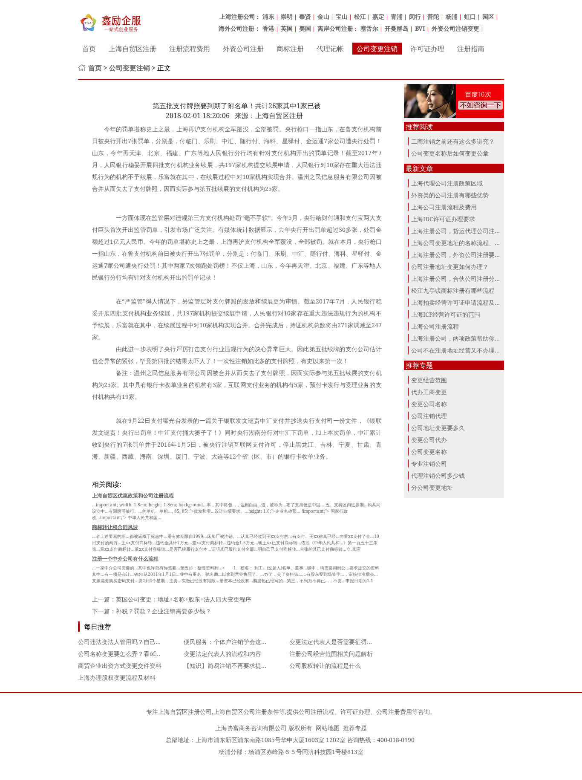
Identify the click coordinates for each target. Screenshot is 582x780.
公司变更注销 (377, 48)
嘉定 (378, 16)
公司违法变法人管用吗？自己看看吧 (125, 642)
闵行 (415, 16)
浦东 (268, 16)
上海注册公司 (237, 16)
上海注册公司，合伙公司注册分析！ (459, 278)
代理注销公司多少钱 (438, 475)
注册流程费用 (189, 48)
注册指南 (470, 48)
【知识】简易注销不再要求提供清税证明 (237, 666)
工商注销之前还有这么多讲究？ (453, 141)
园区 (488, 16)
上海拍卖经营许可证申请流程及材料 (459, 302)
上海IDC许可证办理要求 (443, 219)
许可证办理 (427, 48)
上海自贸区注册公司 (185, 712)
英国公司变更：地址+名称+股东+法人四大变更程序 (183, 599)
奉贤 (305, 16)
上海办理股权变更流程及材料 (117, 677)
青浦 (397, 16)
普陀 (433, 16)
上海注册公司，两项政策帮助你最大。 (462, 338)
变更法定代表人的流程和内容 (222, 654)
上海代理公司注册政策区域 (447, 183)
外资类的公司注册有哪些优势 (450, 195)
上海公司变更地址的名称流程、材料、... (464, 243)
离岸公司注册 (335, 28)
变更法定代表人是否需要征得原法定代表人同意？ (355, 642)
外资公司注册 (243, 48)
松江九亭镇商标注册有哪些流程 (453, 290)
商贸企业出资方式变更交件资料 (119, 666)
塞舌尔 (369, 28)
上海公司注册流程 (435, 326)
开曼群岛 (397, 28)
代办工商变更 (429, 392)
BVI (420, 28)
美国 (305, 28)
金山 (323, 16)
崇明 (287, 16)
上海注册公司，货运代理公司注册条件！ (465, 231)
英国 (287, 28)
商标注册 (290, 48)
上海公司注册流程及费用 (444, 207)
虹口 (470, 16)
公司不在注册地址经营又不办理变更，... (464, 350)
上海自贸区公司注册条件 (246, 712)
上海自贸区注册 (132, 48)
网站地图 (328, 728)
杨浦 (452, 16)
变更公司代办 (429, 440)
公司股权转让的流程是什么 (325, 666)
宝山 (342, 16)
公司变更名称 (429, 452)
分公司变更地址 (432, 487)
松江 (360, 16)
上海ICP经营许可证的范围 (445, 314)
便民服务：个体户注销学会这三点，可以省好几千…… (254, 642)
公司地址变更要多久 (438, 428)
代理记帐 (330, 48)
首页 (89, 48)
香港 (268, 28)
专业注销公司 (429, 463)
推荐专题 (355, 728)
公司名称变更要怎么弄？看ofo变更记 (127, 654)
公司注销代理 (429, 416)
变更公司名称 (429, 404)
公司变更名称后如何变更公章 (450, 153)
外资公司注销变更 (455, 28)
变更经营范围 (429, 380)
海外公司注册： (239, 28)
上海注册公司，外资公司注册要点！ (459, 255)
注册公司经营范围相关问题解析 (331, 654)
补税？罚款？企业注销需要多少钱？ (163, 611)
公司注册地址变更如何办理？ (450, 267)
